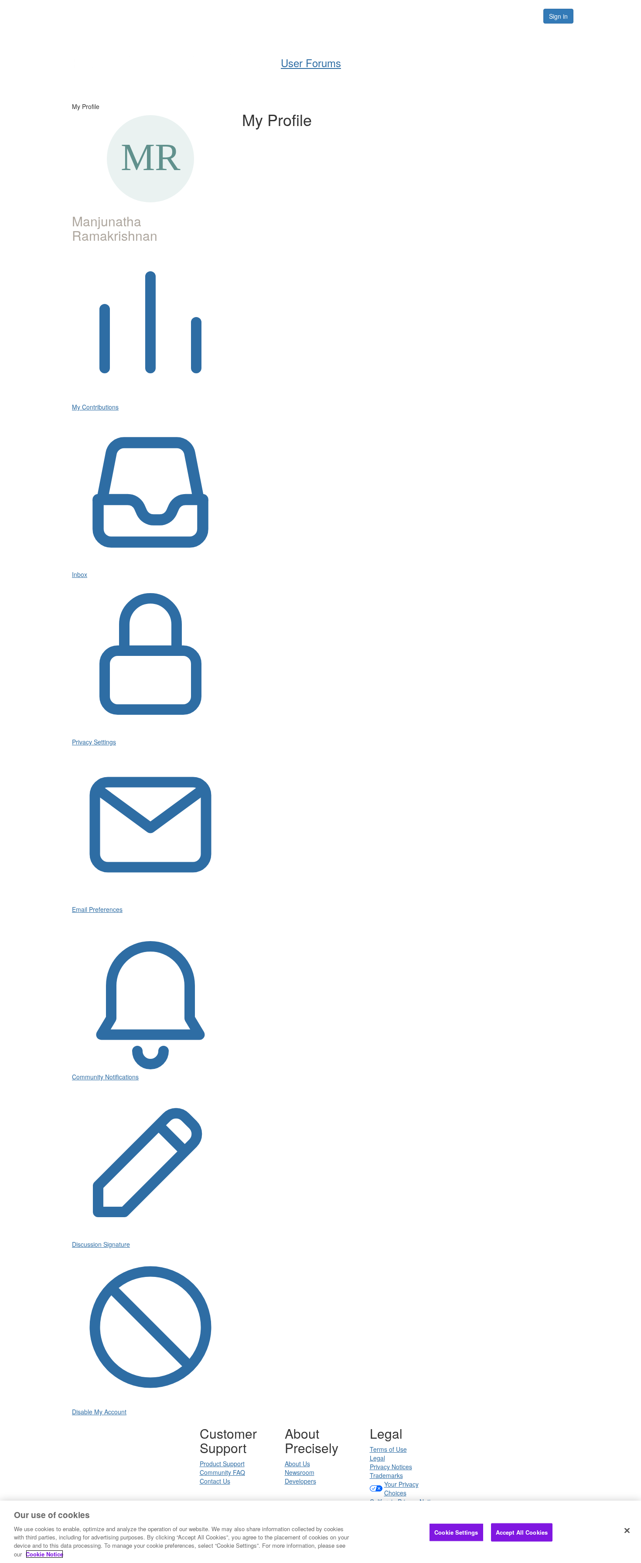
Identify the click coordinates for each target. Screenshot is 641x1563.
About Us (297, 1463)
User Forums (311, 62)
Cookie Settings (456, 1532)
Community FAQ (222, 1472)
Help (303, 15)
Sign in (558, 16)
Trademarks (386, 1475)
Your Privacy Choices (401, 1488)
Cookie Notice (44, 1554)
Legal (377, 1458)
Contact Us (215, 1481)
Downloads (388, 15)
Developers (300, 1481)
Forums (435, 15)
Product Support (222, 1463)
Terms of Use (388, 1449)
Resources (481, 15)
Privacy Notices (391, 1466)
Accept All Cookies (522, 1532)
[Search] (526, 16)
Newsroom (299, 1472)
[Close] (627, 1530)
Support (341, 15)
